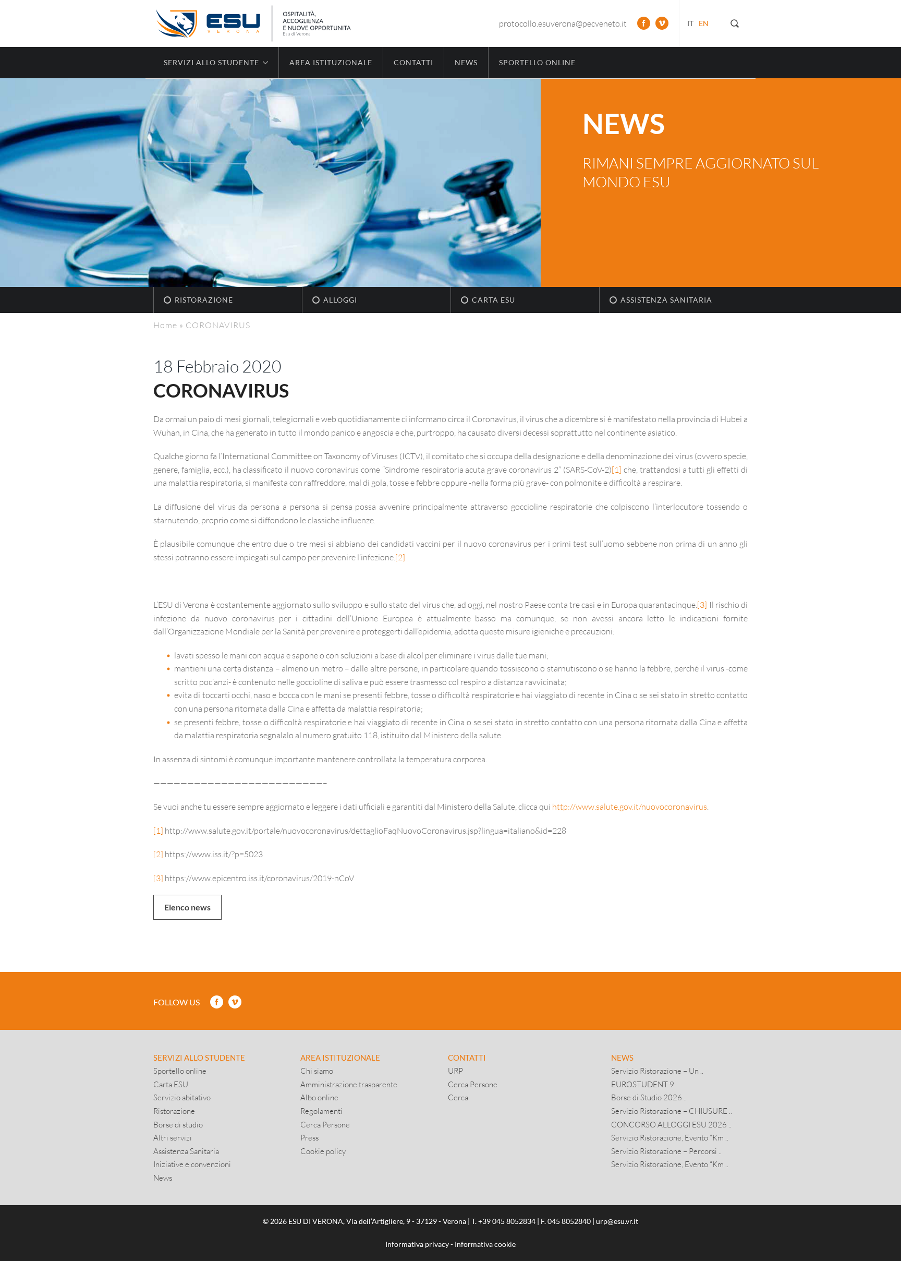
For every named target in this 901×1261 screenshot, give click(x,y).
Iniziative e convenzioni (192, 1164)
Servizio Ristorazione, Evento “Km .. (669, 1137)
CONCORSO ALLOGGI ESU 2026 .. (671, 1124)
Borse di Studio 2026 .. (649, 1097)
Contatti (413, 62)
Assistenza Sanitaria (666, 299)
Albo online (319, 1097)
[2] (400, 557)
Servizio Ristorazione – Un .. (657, 1070)
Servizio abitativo (182, 1097)
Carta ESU (493, 299)
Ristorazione (204, 299)
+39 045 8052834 (506, 1221)
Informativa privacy (417, 1244)
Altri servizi (172, 1137)
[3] (702, 604)
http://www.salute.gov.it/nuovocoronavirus (629, 806)
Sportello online (537, 62)
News (466, 62)
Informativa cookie (485, 1244)
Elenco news (187, 907)
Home (165, 325)
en (704, 23)
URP (455, 1070)
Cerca (458, 1097)
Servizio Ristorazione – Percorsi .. (666, 1151)
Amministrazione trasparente (348, 1084)
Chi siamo (316, 1070)
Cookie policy (323, 1151)
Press (309, 1137)
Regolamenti (321, 1110)
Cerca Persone (325, 1124)
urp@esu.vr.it (617, 1221)
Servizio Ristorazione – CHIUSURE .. (671, 1110)
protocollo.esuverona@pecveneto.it (563, 23)
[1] (617, 469)
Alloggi (340, 299)
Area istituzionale (330, 62)
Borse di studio (178, 1124)
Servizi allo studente (199, 1057)
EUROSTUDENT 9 (642, 1084)
